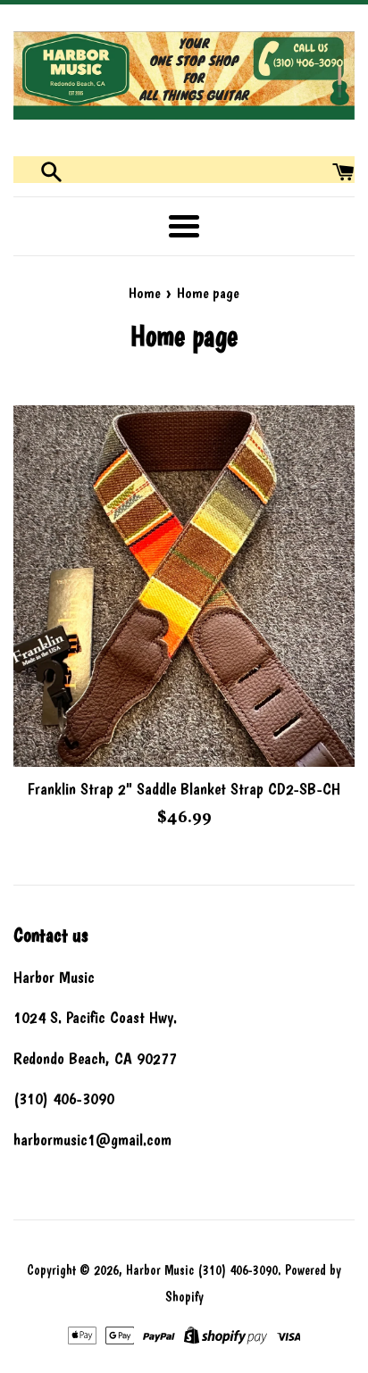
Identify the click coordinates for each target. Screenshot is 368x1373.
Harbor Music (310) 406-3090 (202, 1270)
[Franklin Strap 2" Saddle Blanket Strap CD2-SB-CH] (184, 586)
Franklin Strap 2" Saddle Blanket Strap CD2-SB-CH (184, 788)
